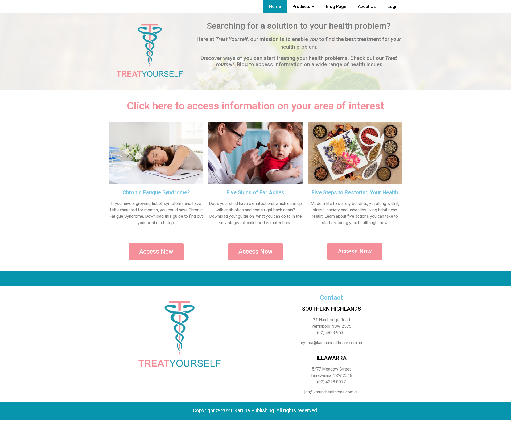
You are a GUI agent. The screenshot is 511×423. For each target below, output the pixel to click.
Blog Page (336, 6)
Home (275, 6)
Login (393, 6)
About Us (367, 6)
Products (301, 6)
